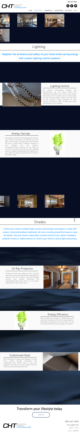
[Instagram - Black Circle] (75, 5)
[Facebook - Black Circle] (71, 5)
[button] (75, 10)
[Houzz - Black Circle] (67, 5)
